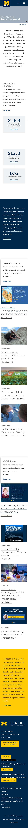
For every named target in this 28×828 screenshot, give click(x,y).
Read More (14, 162)
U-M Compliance (7, 731)
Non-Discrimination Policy (10, 734)
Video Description (22, 24)
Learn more (7, 110)
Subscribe (7, 769)
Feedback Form (9, 780)
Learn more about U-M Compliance (10, 743)
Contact (6, 757)
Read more (14, 129)
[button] (24, 4)
